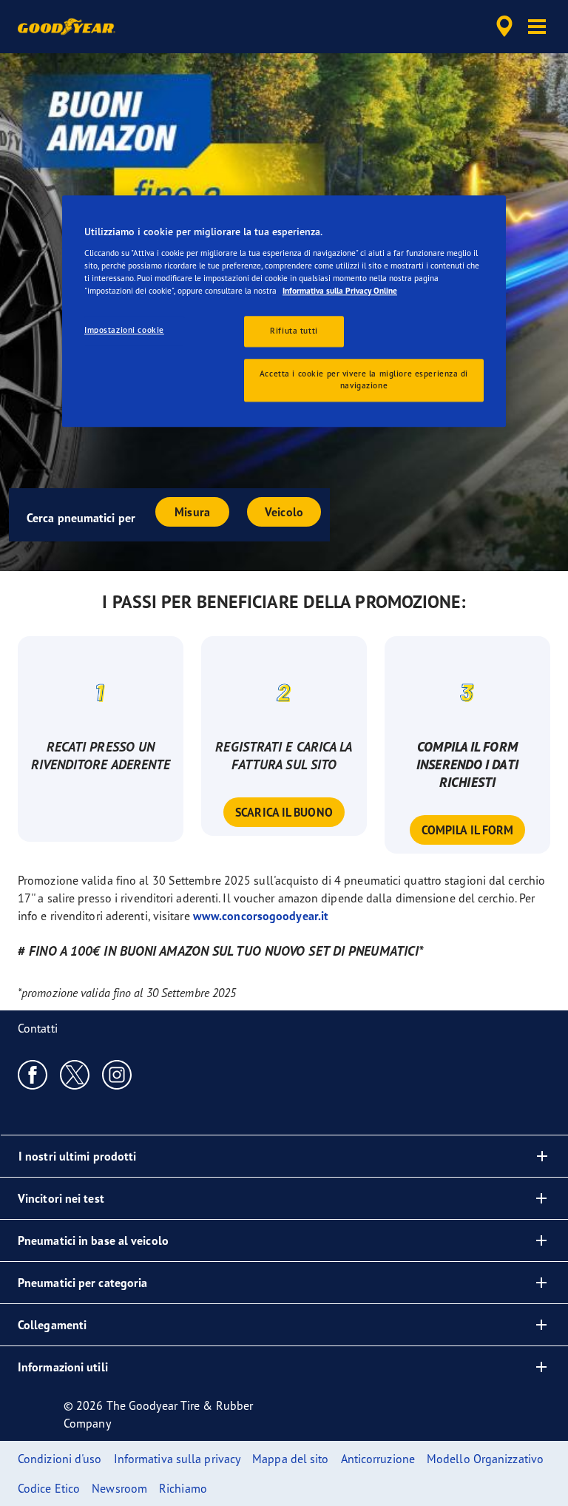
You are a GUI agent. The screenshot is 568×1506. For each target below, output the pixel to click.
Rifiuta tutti (293, 331)
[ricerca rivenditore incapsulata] (502, 26)
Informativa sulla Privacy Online (340, 291)
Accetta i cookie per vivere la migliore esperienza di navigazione (364, 380)
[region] (284, 312)
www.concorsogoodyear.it (260, 915)
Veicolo (284, 511)
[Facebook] (33, 1074)
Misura (192, 511)
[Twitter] (75, 1074)
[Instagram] (117, 1074)
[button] (537, 26)
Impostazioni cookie (124, 330)
